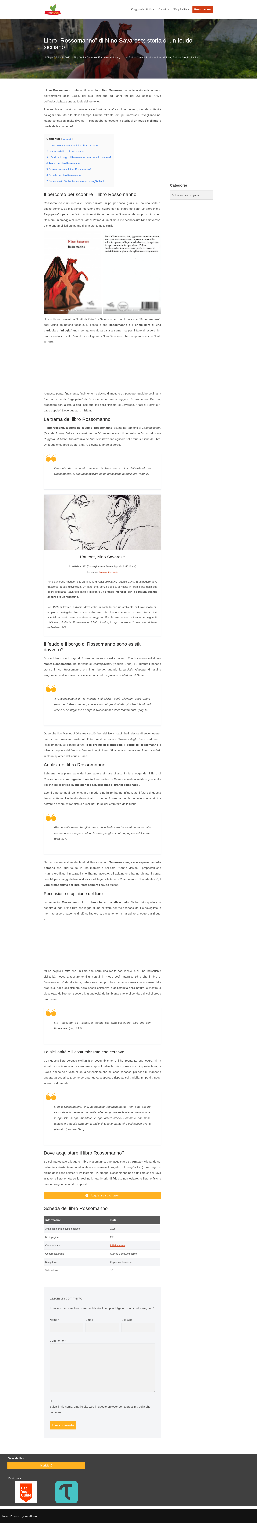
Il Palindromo (117, 1245)
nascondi (66, 139)
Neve (5, 1516)
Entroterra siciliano (108, 57)
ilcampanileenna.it (108, 571)
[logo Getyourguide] (26, 1502)
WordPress (31, 1516)
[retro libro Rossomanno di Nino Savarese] (132, 272)
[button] (154, 9)
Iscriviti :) (46, 1465)
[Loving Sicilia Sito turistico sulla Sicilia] (53, 9)
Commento (58, 1340)
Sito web (127, 1319)
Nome (54, 1319)
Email (90, 1319)
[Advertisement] (102, 368)
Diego (49, 57)
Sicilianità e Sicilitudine (185, 57)
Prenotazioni (202, 9)
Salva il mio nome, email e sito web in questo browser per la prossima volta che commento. (100, 1409)
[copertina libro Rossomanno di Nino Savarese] (73, 272)
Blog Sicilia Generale (85, 57)
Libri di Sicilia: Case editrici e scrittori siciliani (146, 57)
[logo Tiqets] (66, 1502)
